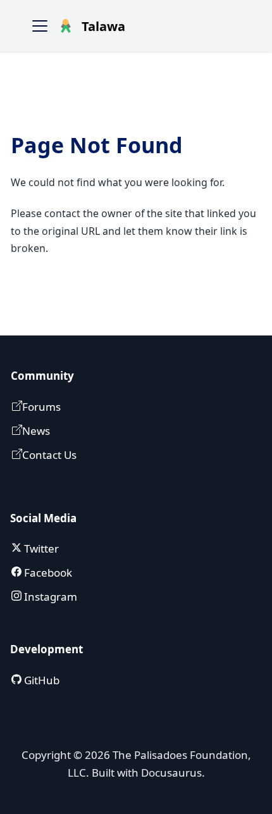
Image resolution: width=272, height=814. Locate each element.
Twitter (40, 548)
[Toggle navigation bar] (39, 25)
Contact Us (49, 455)
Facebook (47, 572)
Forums (41, 406)
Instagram (49, 596)
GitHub (40, 680)
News (36, 430)
